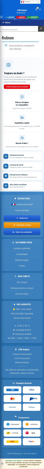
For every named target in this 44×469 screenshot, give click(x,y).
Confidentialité (22, 254)
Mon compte (22, 282)
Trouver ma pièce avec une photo (17, 87)
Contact (22, 266)
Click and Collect (22, 294)
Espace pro (23, 218)
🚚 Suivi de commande (10, 17)
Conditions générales (22, 248)
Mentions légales (22, 260)
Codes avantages (22, 210)
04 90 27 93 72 (23, 326)
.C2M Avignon (22, 10)
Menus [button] (7, 22)
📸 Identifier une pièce (21, 17)
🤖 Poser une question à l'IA (32, 17)
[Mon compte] (40, 9)
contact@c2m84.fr (23, 330)
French (27, 2)
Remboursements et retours (22, 288)
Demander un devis (24, 225)
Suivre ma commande (24, 232)
